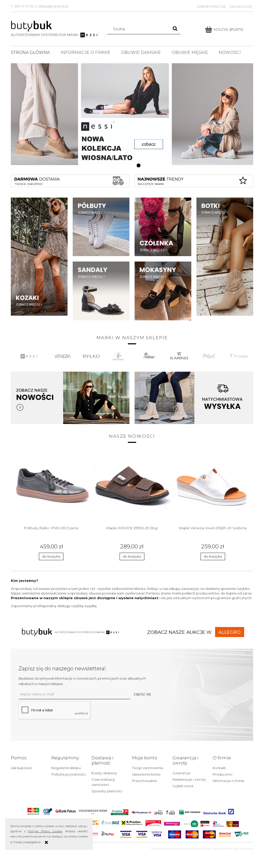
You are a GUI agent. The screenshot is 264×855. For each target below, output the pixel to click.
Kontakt (219, 768)
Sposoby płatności (107, 791)
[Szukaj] (175, 28)
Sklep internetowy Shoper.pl (232, 848)
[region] (132, 114)
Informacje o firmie (228, 781)
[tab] (119, 165)
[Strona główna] (55, 28)
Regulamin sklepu (66, 768)
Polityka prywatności (68, 774)
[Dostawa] (194, 397)
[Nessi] (70, 397)
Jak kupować (21, 768)
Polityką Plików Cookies (45, 831)
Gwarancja (181, 773)
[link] (132, 114)
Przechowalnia (144, 781)
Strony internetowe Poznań (171, 848)
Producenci (222, 774)
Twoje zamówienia (147, 768)
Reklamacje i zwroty (189, 779)
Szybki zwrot (183, 786)
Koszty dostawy (104, 773)
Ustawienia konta (146, 774)
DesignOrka (201, 848)
